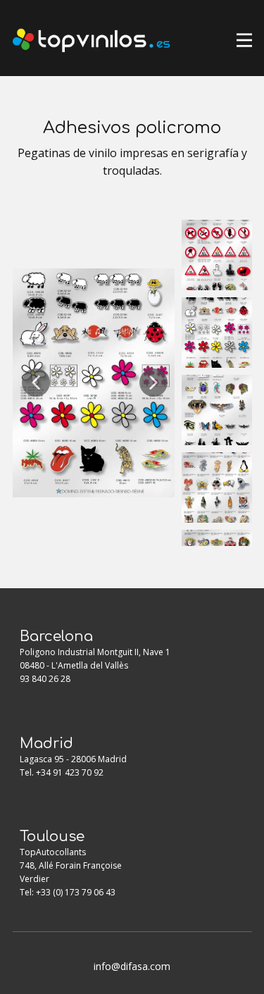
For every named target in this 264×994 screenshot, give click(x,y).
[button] (36, 382)
